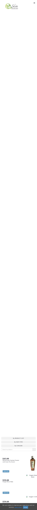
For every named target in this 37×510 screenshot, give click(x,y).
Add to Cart (6, 471)
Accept (25, 507)
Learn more (18, 507)
